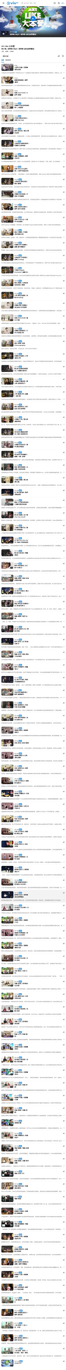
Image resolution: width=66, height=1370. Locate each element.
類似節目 (8, 60)
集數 (2, 60)
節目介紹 (5, 56)
